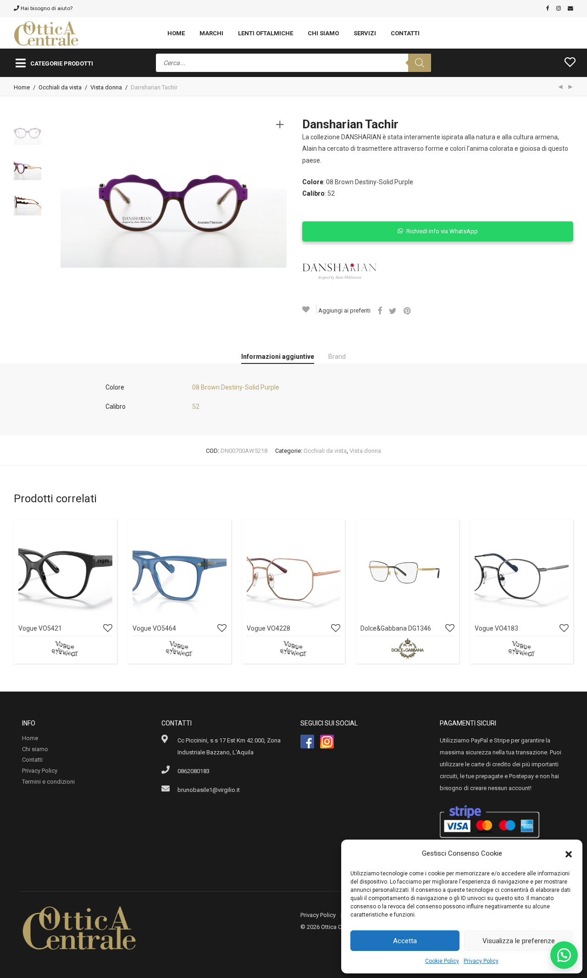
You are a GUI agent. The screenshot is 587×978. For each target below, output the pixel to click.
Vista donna (106, 87)
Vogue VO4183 (496, 628)
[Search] (419, 63)
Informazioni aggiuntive (277, 356)
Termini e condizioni (48, 781)
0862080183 (193, 771)
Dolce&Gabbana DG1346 (395, 628)
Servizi (365, 33)
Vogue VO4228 (268, 628)
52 (195, 406)
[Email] (570, 8)
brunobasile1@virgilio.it (208, 789)
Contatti (405, 33)
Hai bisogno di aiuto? (45, 8)
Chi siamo (323, 33)
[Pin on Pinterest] (408, 311)
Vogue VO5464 (154, 628)
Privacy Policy (481, 961)
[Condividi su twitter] (393, 311)
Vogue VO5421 (40, 628)
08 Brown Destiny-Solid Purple (235, 387)
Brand (337, 356)
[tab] (278, 357)
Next (281, 192)
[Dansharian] (339, 271)
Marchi (211, 33)
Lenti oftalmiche (265, 33)
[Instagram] (558, 8)
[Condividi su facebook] (379, 311)
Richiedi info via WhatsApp (442, 231)
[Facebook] (547, 8)
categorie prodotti (61, 63)
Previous (66, 192)
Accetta (405, 941)
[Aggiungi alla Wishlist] (309, 309)
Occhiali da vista (60, 87)
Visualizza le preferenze (518, 941)
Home (176, 33)
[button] (568, 853)
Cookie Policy (442, 961)
